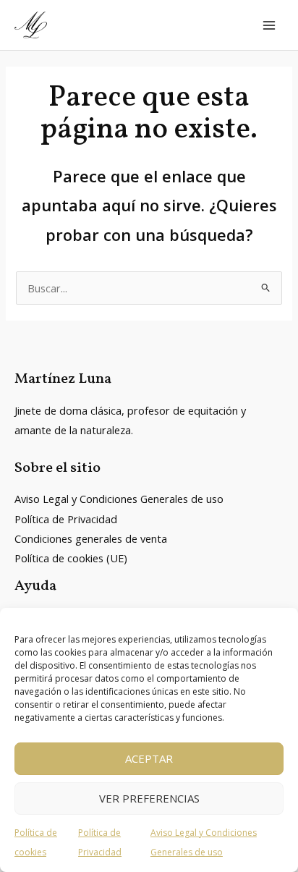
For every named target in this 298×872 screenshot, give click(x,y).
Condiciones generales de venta (90, 538)
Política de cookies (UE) (70, 558)
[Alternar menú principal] (269, 24)
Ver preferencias (149, 798)
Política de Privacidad (65, 519)
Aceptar (149, 758)
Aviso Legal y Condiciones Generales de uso (119, 498)
